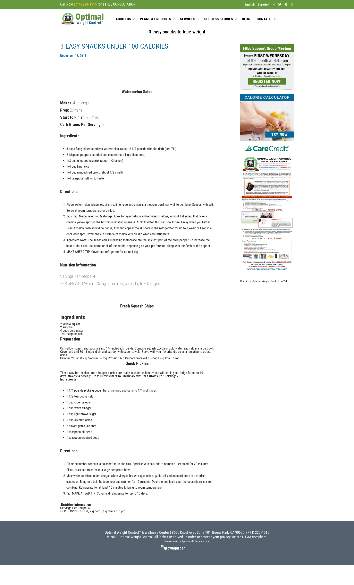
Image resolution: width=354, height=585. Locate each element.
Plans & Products (155, 19)
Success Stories (218, 19)
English (250, 4)
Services (187, 19)
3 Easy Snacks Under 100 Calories (114, 46)
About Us (123, 19)
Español (263, 4)
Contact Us (267, 19)
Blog (246, 19)
